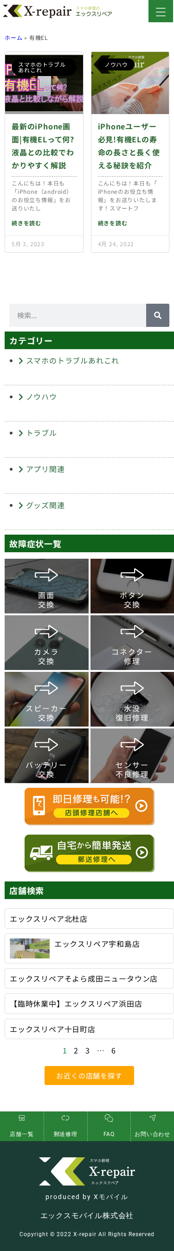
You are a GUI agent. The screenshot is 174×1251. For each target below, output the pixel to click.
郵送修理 (65, 1134)
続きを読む (26, 223)
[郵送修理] (65, 1118)
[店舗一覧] (21, 1118)
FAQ (109, 1134)
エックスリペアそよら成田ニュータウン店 (84, 978)
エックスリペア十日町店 (53, 1028)
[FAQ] (109, 1118)
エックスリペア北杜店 (49, 918)
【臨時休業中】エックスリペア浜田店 (76, 1003)
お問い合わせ (152, 1134)
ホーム (13, 37)
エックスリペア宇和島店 (97, 943)
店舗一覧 (21, 1134)
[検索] (157, 315)
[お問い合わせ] (152, 1118)
